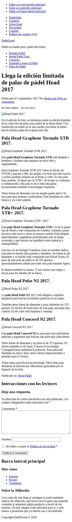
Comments (15, 483)
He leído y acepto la (31, 446)
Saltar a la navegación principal (27, 4)
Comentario (9, 408)
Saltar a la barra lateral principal (27, 11)
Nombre (6, 439)
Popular (13, 476)
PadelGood (8, 40)
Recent (13, 479)
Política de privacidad (43, 446)
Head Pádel (25, 375)
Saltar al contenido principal (25, 7)
